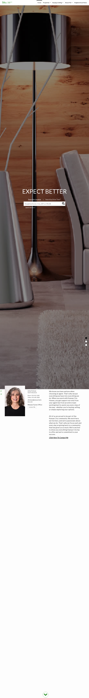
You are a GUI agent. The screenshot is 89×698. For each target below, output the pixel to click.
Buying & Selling (58, 3)
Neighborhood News (80, 2)
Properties (47, 3)
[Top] (86, 338)
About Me (69, 3)
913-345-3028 (36, 397)
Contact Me (32, 407)
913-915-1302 (35, 395)
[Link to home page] (8, 2)
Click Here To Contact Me (58, 438)
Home (39, 2)
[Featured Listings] (86, 341)
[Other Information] (86, 345)
